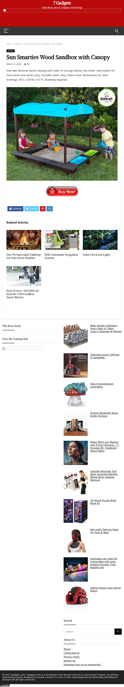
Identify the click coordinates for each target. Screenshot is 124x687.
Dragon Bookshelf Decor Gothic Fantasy (104, 414)
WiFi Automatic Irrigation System (61, 256)
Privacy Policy (72, 656)
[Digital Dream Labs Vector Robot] (76, 598)
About (67, 649)
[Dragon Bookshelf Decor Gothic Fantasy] (76, 424)
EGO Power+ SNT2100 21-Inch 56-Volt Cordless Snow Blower (23, 294)
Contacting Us (71, 653)
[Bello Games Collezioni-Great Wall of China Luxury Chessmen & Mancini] (76, 336)
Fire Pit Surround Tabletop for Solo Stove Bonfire (23, 256)
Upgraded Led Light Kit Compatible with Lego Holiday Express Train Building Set (103, 563)
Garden (17, 44)
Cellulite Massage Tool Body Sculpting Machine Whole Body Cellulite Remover (104, 476)
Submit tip (70, 660)
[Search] (117, 31)
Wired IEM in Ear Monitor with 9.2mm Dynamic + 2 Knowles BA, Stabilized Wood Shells (104, 446)
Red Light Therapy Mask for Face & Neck (104, 531)
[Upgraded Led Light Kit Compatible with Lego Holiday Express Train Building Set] (76, 569)
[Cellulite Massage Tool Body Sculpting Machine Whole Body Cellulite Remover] (76, 482)
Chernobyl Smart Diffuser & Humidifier (105, 356)
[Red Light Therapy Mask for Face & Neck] (76, 540)
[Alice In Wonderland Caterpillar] (76, 394)
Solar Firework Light (96, 254)
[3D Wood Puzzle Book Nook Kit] (76, 511)
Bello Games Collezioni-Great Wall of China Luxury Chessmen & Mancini (106, 328)
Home (9, 44)
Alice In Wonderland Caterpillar (101, 385)
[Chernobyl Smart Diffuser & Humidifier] (76, 365)
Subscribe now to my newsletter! (82, 664)
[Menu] (6, 31)
